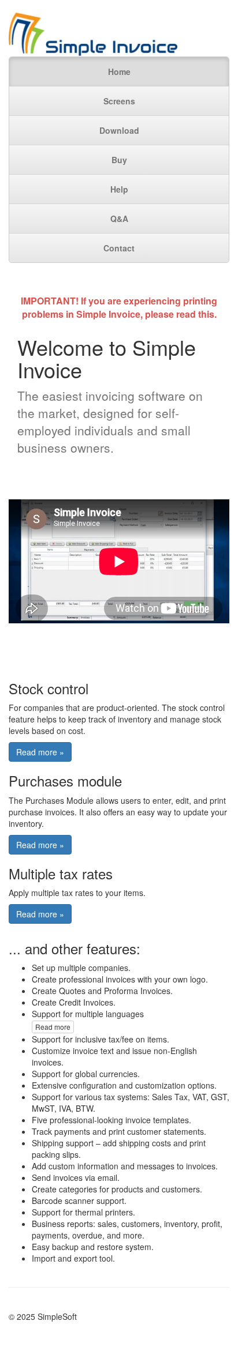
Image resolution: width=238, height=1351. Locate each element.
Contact (119, 248)
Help (119, 189)
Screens (119, 101)
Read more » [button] (40, 752)
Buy (119, 159)
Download (119, 130)
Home (119, 71)
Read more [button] (52, 1027)
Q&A (119, 218)
